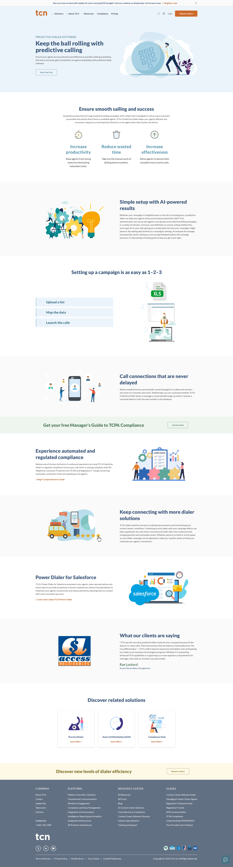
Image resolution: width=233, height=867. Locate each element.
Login (170, 13)
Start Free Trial (46, 72)
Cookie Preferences (112, 858)
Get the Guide (178, 425)
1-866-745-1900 (43, 825)
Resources (89, 13)
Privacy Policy (60, 858)
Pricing (114, 13)
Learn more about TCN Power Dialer (54, 599)
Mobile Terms (77, 858)
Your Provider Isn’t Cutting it (179, 825)
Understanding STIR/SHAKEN (180, 820)
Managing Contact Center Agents (181, 799)
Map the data (56, 312)
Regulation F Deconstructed (179, 803)
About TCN (73, 13)
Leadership (41, 803)
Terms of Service (43, 858)
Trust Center (93, 858)
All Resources (124, 794)
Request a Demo (186, 13)
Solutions (59, 13)
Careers (39, 799)
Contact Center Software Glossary (134, 816)
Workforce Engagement (79, 803)
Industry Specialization (128, 820)
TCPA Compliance (174, 816)
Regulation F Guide (175, 807)
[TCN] (41, 13)
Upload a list (55, 302)
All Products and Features (80, 825)
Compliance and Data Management (84, 807)
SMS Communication (176, 812)
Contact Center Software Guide (181, 794)
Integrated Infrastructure (79, 820)
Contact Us (41, 820)
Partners (40, 812)
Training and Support (127, 825)
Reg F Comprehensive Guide (51, 479)
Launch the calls (58, 323)
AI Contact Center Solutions (131, 807)
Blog (120, 803)
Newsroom (41, 807)
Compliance (102, 13)
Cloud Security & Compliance (131, 812)
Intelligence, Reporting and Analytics (85, 816)
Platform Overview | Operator (82, 794)
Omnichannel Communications (82, 799)
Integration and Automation (81, 812)
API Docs (122, 799)
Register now (170, 3)
